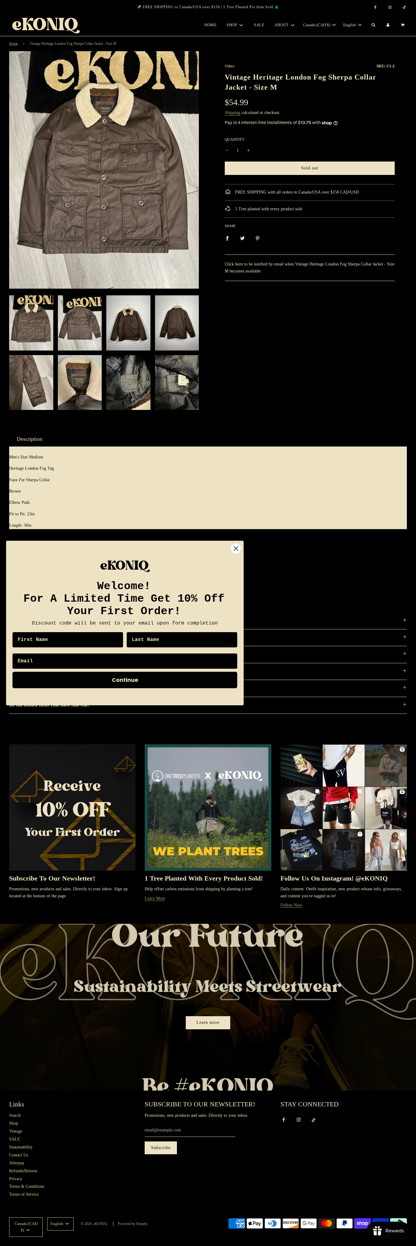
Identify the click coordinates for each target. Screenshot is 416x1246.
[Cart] (403, 25)
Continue (125, 680)
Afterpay (16, 1163)
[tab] (29, 439)
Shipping (232, 112)
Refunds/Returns (23, 1171)
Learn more (208, 1022)
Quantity (235, 139)
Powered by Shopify (133, 1224)
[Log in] (388, 25)
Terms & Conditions (26, 1186)
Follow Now (291, 905)
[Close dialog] (236, 548)
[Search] (373, 25)
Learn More (155, 898)
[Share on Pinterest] (258, 238)
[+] (248, 150)
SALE (259, 25)
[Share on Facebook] (227, 238)
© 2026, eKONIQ (94, 1224)
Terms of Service (24, 1194)
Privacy (15, 1179)
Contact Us (18, 1155)
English (350, 25)
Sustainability (21, 1147)
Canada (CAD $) (317, 25)
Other (230, 66)
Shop (13, 1123)
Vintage (15, 1131)
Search (15, 1115)
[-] (227, 150)
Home (210, 25)
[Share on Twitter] (242, 238)
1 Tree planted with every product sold (268, 209)
